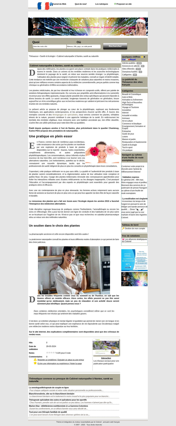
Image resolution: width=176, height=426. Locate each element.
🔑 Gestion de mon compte (133, 228)
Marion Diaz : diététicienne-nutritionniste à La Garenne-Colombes (58, 406)
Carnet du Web (59, 4)
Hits (31, 343)
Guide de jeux (128, 134)
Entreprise (126, 131)
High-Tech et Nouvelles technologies (132, 103)
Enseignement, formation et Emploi (133, 127)
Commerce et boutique (131, 124)
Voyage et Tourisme (130, 107)
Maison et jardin (129, 139)
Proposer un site (124, 4)
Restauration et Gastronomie (134, 142)
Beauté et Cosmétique (131, 94)
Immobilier (126, 110)
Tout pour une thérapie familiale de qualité (48, 412)
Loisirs (125, 137)
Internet (125, 113)
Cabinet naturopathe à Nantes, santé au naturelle (78, 56)
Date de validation (33, 347)
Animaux (126, 118)
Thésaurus (33, 56)
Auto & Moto (127, 97)
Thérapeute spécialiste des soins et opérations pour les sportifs (58, 400)
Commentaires (35, 357)
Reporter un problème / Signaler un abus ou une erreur (61, 360)
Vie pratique (127, 150)
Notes (31, 353)
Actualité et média (129, 115)
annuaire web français (111, 422)
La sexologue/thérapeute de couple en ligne (49, 388)
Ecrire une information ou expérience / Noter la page (60, 364)
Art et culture (127, 121)
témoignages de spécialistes (65, 115)
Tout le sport (127, 147)
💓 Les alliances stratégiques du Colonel (134, 240)
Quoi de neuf (80, 4)
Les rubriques (101, 4)
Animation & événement (132, 100)
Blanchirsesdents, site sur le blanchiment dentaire (51, 394)
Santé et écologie (129, 145)
